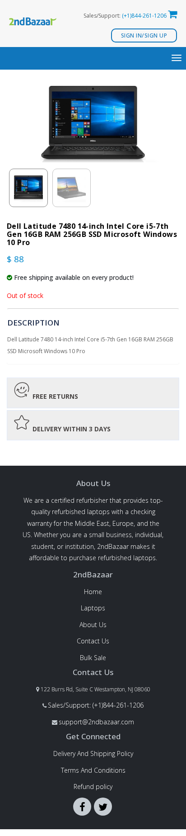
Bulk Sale (93, 657)
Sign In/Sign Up (144, 35)
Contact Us (93, 641)
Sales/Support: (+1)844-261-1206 (96, 705)
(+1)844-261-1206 (144, 15)
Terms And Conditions (93, 770)
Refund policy (93, 786)
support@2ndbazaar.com (96, 722)
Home (93, 591)
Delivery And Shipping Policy (93, 753)
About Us (93, 624)
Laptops (93, 608)
